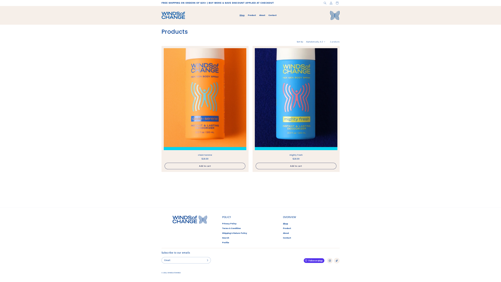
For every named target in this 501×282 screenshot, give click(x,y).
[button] (325, 3)
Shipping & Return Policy (234, 233)
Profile (225, 242)
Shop (285, 223)
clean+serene (205, 155)
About (286, 233)
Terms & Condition (231, 228)
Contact (287, 238)
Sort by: (300, 42)
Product (287, 228)
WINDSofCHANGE (174, 273)
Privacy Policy (229, 223)
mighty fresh (296, 155)
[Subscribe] (208, 260)
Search (225, 238)
